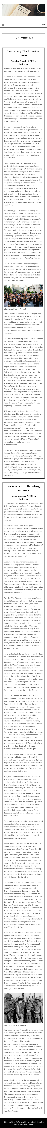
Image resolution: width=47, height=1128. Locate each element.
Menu (42, 24)
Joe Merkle (23, 64)
